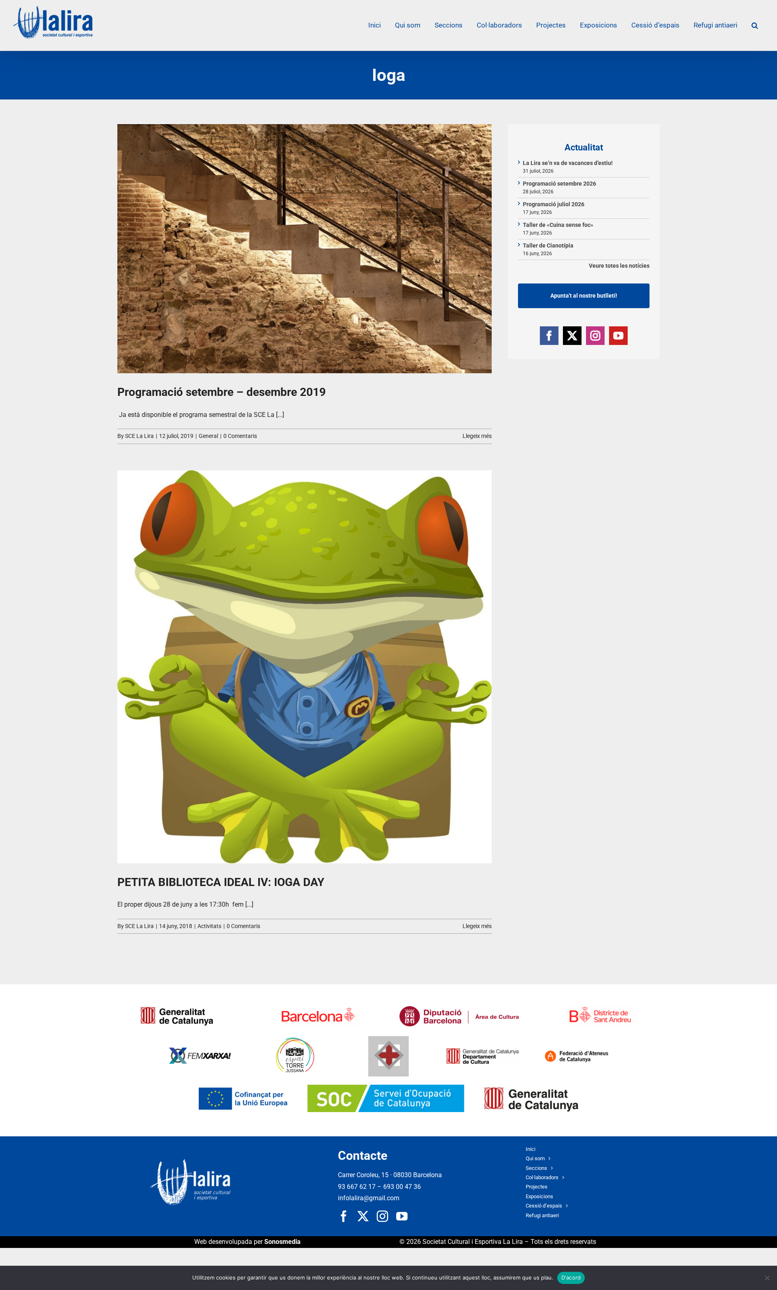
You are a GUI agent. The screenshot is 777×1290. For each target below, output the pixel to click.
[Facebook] (549, 335)
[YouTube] (618, 335)
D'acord (571, 1277)
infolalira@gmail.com (368, 1198)
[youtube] (402, 1216)
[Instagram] (595, 335)
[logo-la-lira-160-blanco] (190, 1162)
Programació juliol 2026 (553, 204)
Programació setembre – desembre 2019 (221, 392)
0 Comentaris (240, 436)
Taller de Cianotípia (548, 245)
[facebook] (343, 1216)
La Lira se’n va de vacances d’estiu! (568, 163)
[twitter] (363, 1216)
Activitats (209, 926)
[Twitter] (572, 335)
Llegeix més (477, 436)
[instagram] (382, 1216)
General (208, 436)
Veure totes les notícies (619, 265)
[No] (767, 1278)
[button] (754, 25)
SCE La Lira (139, 436)
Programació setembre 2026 (559, 183)
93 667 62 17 (357, 1187)
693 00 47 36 (402, 1187)
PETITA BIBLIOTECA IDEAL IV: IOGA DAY (220, 882)
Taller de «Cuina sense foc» (558, 225)
